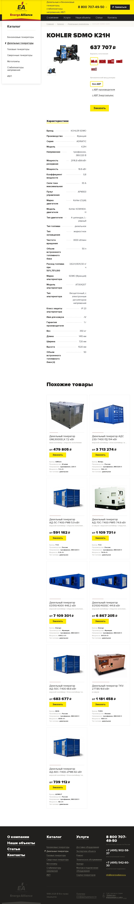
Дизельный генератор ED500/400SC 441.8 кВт (109, 605)
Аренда (79, 864)
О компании (52, 17)
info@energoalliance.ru (116, 875)
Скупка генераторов (85, 875)
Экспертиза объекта (86, 851)
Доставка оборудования (87, 847)
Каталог (13, 26)
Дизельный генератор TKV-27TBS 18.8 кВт (108, 688)
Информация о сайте (114, 897)
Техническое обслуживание (89, 859)
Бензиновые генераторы (58, 847)
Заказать (100, 108)
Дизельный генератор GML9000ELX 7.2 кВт (65, 439)
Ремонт (79, 855)
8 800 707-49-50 (91, 7)
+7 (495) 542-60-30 (117, 864)
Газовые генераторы (56, 855)
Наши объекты (83, 17)
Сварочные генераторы (58, 859)
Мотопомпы (52, 864)
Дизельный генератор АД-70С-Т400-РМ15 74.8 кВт (109, 522)
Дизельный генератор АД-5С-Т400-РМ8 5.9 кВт (67, 522)
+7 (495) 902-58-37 (117, 852)
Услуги (67, 17)
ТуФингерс (111, 895)
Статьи (99, 17)
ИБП (48, 875)
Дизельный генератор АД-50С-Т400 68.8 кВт (67, 688)
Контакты (112, 17)
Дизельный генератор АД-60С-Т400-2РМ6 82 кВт (67, 771)
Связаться (120, 7)
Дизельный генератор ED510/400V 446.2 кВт (67, 605)
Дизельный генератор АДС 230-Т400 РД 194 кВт (109, 439)
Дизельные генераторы (57, 851)
